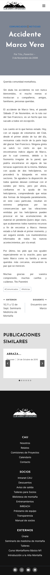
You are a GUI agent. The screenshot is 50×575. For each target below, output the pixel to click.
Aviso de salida (25, 487)
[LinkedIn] (34, 569)
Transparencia (25, 515)
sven (12, 359)
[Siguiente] (42, 363)
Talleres (25, 545)
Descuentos (25, 482)
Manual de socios (25, 520)
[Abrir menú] (44, 5)
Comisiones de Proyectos (25, 452)
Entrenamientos (25, 501)
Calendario (25, 457)
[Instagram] (21, 569)
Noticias (35, 26)
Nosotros (25, 443)
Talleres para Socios (25, 492)
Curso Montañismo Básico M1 (25, 550)
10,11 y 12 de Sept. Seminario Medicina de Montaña (12, 308)
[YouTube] (28, 569)
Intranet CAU (25, 478)
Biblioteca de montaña (25, 496)
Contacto (25, 462)
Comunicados (18, 26)
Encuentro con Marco (39, 304)
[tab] (19, 380)
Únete (25, 536)
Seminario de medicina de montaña (25, 541)
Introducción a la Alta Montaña (25, 555)
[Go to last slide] (8, 363)
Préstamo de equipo (25, 511)
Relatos (25, 447)
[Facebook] (15, 569)
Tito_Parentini (25, 54)
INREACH (25, 506)
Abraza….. (14, 354)
